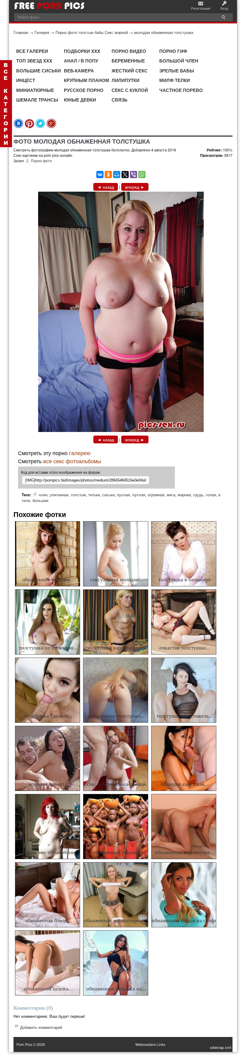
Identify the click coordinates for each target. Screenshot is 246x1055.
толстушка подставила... (184, 716)
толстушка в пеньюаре (184, 579)
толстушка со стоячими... (48, 648)
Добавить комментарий (41, 1027)
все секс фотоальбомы (72, 461)
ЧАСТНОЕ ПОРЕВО (181, 90)
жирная (184, 494)
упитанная (59, 494)
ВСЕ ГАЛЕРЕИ (32, 51)
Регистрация (200, 8)
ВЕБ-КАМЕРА (79, 70)
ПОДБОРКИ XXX (82, 51)
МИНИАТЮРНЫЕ (35, 90)
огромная (156, 494)
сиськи (108, 494)
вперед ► (135, 187)
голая (211, 494)
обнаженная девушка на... (116, 989)
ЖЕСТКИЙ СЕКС (130, 70)
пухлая (123, 494)
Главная (21, 32)
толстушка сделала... (48, 716)
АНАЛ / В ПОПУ (81, 60)
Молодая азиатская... (184, 784)
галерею (80, 453)
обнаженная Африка (116, 852)
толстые (78, 494)
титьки (94, 494)
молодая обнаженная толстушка (163, 32)
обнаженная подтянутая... (184, 852)
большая (40, 500)
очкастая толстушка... (184, 648)
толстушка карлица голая (116, 648)
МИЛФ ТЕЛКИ (174, 80)
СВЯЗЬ (120, 99)
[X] (125, 174)
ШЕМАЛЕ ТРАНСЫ (37, 99)
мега (171, 494)
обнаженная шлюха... (48, 989)
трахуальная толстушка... (116, 716)
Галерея (41, 32)
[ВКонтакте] (100, 174)
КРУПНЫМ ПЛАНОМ (86, 80)
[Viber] (133, 174)
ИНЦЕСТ (25, 80)
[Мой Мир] (116, 174)
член (43, 494)
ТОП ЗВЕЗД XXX (34, 60)
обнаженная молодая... (48, 579)
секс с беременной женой (116, 784)
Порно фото (41, 160)
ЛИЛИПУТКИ (126, 80)
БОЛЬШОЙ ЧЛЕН (178, 60)
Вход (224, 8)
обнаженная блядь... (48, 920)
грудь (198, 494)
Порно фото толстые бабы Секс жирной (92, 32)
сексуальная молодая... (116, 579)
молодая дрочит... (48, 784)
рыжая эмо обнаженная (48, 852)
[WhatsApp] (142, 174)
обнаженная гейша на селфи (185, 920)
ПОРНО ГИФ (173, 51)
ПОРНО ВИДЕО (129, 51)
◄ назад (105, 187)
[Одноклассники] (108, 174)
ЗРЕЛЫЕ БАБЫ (176, 70)
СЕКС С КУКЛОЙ (130, 90)
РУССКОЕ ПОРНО (84, 90)
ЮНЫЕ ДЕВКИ (80, 99)
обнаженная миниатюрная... (116, 920)
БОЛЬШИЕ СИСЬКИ (38, 70)
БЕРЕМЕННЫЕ (128, 60)
